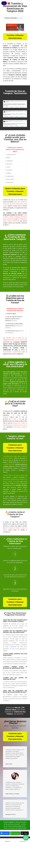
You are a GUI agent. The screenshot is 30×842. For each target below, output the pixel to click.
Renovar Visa (22, 841)
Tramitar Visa (7, 841)
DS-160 (23, 657)
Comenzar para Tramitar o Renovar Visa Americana (15, 448)
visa (6, 637)
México (14, 648)
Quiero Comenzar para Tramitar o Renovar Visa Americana (15, 191)
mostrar (20, 18)
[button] (4, 3)
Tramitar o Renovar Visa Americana (15, 36)
